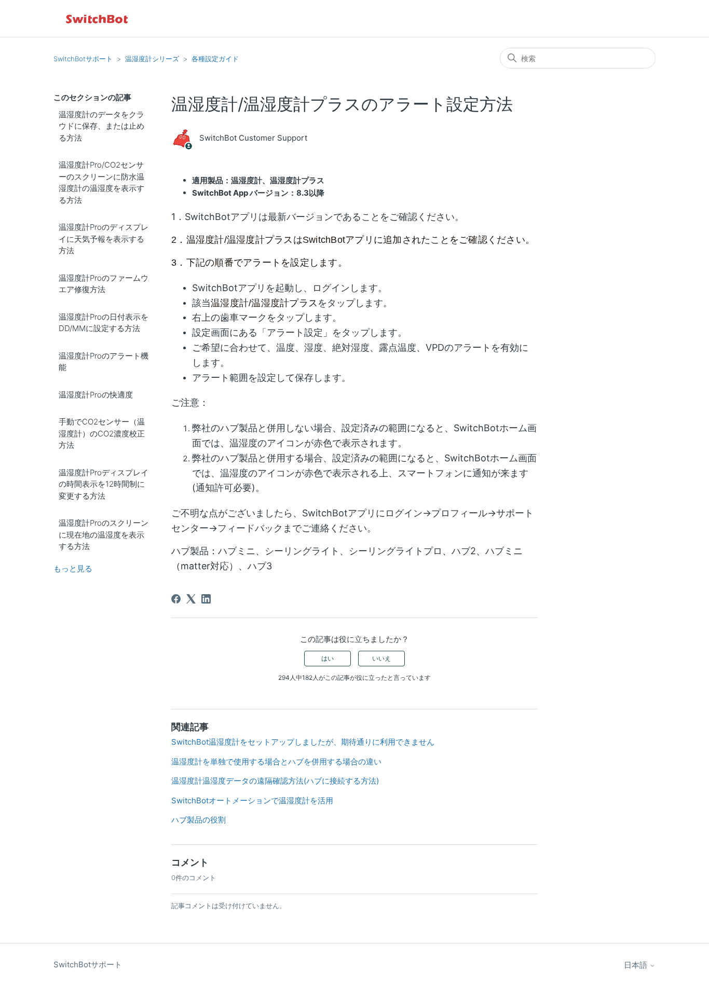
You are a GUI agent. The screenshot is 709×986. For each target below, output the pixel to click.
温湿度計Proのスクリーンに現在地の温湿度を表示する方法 (103, 534)
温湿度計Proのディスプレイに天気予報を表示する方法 (103, 238)
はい (327, 658)
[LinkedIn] (206, 599)
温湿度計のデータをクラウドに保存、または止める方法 (101, 126)
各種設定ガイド (215, 58)
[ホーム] (97, 18)
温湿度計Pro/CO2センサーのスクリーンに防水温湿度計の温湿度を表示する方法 (101, 182)
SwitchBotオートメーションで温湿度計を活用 (252, 800)
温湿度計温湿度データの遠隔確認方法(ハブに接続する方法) (275, 781)
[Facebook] (176, 599)
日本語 (636, 965)
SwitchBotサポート (83, 58)
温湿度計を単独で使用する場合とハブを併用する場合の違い (276, 761)
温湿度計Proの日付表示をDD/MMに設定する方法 (103, 323)
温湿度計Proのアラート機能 (103, 362)
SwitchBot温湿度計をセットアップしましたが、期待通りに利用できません (302, 742)
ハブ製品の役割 (198, 820)
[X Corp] (191, 599)
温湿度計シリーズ (152, 58)
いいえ (381, 658)
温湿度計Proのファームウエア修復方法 (103, 284)
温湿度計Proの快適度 (96, 395)
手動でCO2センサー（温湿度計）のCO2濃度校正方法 (102, 433)
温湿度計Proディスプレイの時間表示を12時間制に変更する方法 (103, 484)
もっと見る (72, 568)
